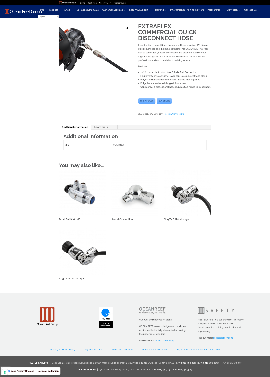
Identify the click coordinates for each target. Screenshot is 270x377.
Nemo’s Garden (120, 3)
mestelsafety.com (223, 338)
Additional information (75, 127)
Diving (82, 3)
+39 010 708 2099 (209, 363)
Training (159, 10)
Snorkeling (92, 3)
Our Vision (232, 10)
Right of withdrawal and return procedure (198, 349)
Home (41, 10)
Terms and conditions (122, 349)
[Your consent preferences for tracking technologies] (5, 372)
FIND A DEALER (146, 101)
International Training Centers (187, 10)
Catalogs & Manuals (87, 10)
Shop (67, 10)
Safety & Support (138, 10)
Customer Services (112, 10)
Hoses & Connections (174, 114)
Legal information (93, 349)
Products (53, 10)
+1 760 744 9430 (162, 369)
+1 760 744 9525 (183, 369)
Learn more (101, 127)
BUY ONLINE (164, 101)
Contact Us (250, 10)
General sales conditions (155, 349)
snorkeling (168, 340)
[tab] (75, 127)
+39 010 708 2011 (187, 363)
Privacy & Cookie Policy (62, 349)
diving (158, 340)
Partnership (213, 10)
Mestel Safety (105, 3)
